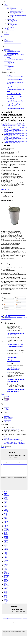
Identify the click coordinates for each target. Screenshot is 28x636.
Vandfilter (12, 26)
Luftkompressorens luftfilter (16, 11)
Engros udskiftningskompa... (15, 108)
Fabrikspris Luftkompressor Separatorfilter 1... (15, 333)
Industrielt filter (10, 19)
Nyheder (6, 28)
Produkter (6, 5)
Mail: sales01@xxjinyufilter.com (11, 429)
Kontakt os (6, 34)
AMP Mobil (6, 438)
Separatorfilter (21, 443)
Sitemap (5, 436)
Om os (5, 32)
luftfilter (11, 16)
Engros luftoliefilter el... (14, 94)
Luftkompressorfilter (11, 8)
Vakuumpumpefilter (11, 13)
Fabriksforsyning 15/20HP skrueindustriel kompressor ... (15, 346)
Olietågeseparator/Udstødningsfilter (18, 15)
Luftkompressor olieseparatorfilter (11, 439)
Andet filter (9, 23)
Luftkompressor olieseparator (10, 443)
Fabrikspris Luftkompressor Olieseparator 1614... (15, 390)
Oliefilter (12, 17)
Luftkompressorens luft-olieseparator (18, 9)
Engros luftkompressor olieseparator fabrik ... (14, 368)
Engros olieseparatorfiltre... (15, 79)
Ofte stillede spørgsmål (9, 30)
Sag (4, 31)
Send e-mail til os (5, 189)
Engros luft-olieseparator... (15, 87)
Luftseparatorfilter (8, 440)
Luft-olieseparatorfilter (18, 440)
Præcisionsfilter (13, 24)
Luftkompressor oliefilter (15, 12)
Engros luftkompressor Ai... (15, 101)
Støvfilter (12, 21)
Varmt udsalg (10, 7)
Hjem (5, 4)
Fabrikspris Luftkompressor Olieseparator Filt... (15, 380)
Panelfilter (12, 27)
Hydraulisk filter (13, 20)
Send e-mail (3, 447)
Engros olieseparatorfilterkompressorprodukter (15, 441)
